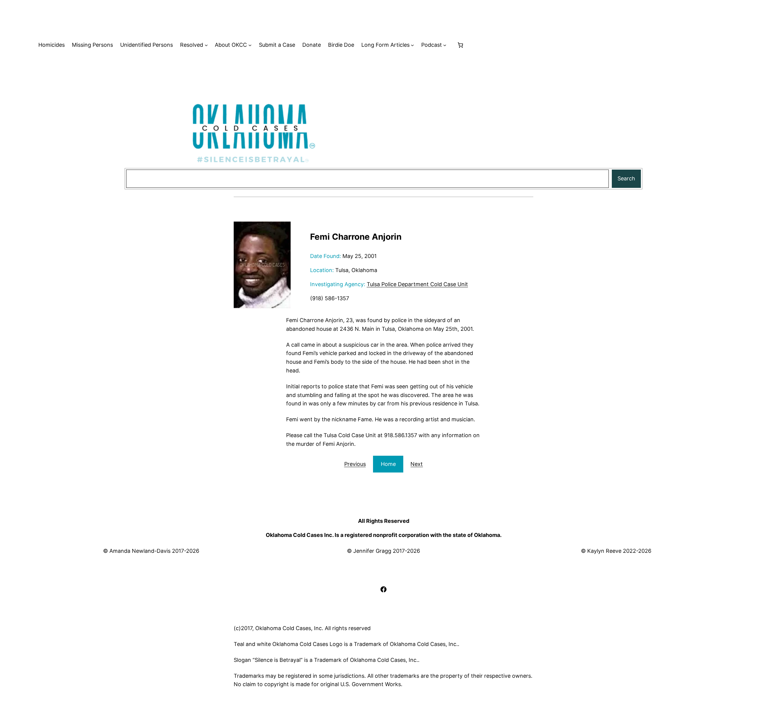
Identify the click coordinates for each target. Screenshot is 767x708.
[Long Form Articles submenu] (412, 45)
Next (416, 464)
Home (388, 464)
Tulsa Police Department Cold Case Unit (417, 284)
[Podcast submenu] (444, 45)
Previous (355, 464)
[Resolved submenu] (206, 45)
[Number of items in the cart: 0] (460, 45)
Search (626, 178)
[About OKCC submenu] (250, 45)
